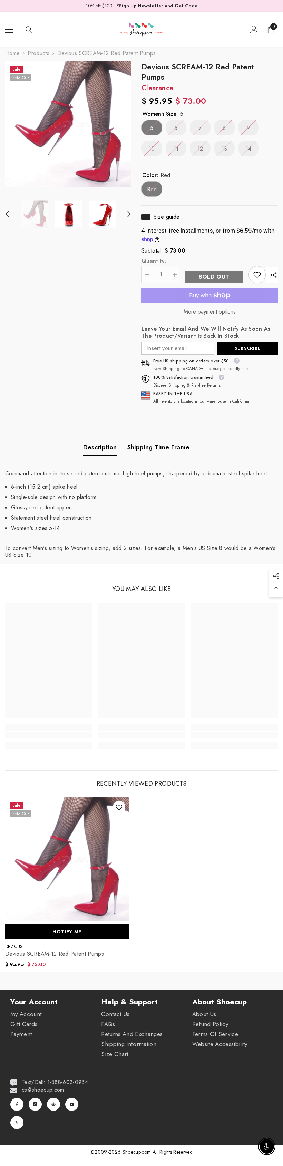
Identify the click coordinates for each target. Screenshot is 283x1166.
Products (38, 53)
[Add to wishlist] (119, 807)
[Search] (29, 29)
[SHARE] (272, 275)
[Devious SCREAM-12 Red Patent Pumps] (67, 859)
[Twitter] (16, 1122)
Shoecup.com (138, 1151)
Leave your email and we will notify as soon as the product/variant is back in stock (206, 332)
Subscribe (248, 348)
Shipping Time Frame (158, 447)
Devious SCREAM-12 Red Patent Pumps (54, 954)
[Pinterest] (53, 1104)
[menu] (9, 29)
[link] (257, 274)
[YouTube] (71, 1104)
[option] (68, 124)
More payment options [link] (210, 311)
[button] (7, 214)
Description (100, 447)
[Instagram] (35, 1104)
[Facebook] (16, 1104)
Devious (14, 946)
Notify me (66, 931)
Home (12, 53)
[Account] (254, 29)
